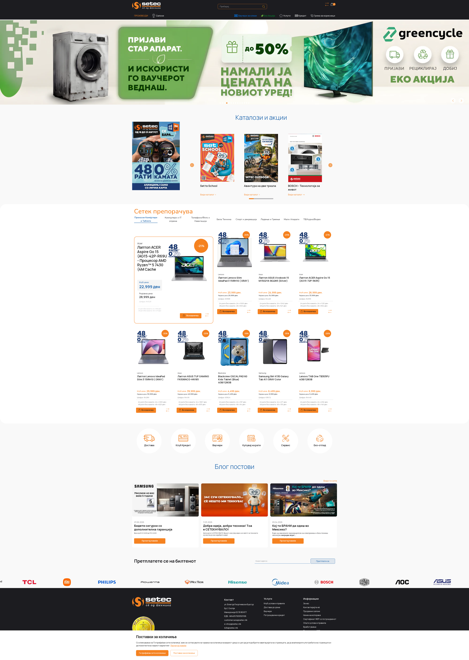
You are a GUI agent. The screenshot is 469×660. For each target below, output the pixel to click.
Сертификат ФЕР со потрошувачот (319, 619)
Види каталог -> (296, 194)
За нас (306, 603)
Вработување (309, 627)
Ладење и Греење (270, 219)
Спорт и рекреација (246, 219)
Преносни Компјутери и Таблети (145, 219)
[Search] (263, 6)
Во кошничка (192, 315)
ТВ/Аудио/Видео (312, 219)
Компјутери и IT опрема (173, 219)
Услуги (286, 15)
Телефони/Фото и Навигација (200, 219)
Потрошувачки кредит (274, 615)
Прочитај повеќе (178, 645)
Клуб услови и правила (274, 603)
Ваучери (268, 611)
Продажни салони (311, 611)
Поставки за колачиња (184, 653)
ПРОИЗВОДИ (141, 15)
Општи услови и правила (314, 623)
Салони (160, 15)
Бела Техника (224, 219)
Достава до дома (272, 607)
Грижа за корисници (324, 15)
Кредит (302, 15)
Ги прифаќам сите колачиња (152, 653)
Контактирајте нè (311, 607)
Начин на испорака (312, 615)
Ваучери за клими (247, 15)
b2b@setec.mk (231, 628)
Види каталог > (208, 194)
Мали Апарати (291, 219)
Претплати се (322, 561)
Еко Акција (269, 15)
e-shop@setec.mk (232, 624)
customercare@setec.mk (235, 620)
